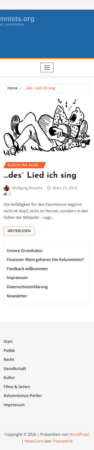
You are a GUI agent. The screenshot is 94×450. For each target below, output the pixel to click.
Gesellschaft (15, 368)
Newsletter (17, 296)
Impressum (17, 277)
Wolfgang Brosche (27, 187)
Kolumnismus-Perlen (23, 395)
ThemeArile (62, 441)
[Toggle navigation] (47, 67)
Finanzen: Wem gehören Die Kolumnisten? (45, 259)
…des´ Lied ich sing (39, 87)
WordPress (79, 434)
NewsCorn (34, 441)
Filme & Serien (17, 386)
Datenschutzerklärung (27, 286)
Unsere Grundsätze (24, 250)
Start (8, 341)
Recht (9, 359)
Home (12, 87)
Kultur (9, 377)
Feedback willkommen (27, 268)
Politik (9, 350)
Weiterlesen (19, 230)
